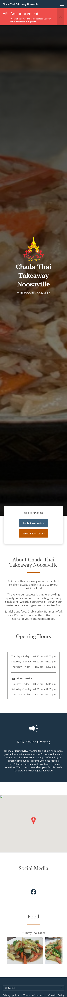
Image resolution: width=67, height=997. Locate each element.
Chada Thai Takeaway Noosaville (21, 4)
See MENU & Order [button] (33, 533)
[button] (62, 4)
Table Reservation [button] (33, 523)
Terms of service (33, 995)
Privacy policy (11, 995)
